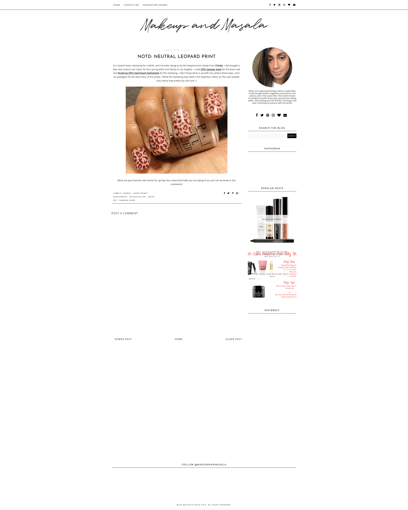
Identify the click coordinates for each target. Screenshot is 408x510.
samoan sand (127, 200)
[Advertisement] (176, 310)
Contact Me (131, 5)
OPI (115, 200)
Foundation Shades (155, 5)
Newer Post (123, 339)
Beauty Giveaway (272, 219)
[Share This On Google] (238, 193)
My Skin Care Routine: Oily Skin (272, 275)
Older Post (234, 339)
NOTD (151, 197)
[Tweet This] (229, 193)
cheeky (127, 193)
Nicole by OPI (138, 197)
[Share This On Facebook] (224, 193)
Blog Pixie (200, 505)
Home (116, 5)
